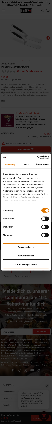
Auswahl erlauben (26, 256)
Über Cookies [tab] (42, 164)
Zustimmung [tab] (9, 164)
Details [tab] (26, 164)
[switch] (45, 219)
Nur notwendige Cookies (26, 264)
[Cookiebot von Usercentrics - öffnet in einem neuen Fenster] (37, 157)
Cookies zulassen (26, 247)
